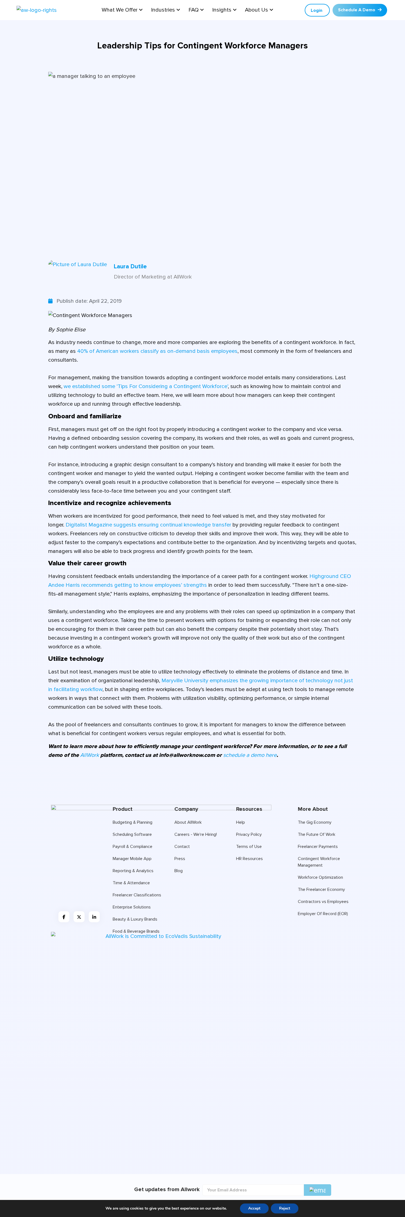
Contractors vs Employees (323, 901)
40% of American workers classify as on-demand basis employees (157, 351)
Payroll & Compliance (132, 846)
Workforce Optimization (320, 877)
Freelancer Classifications (137, 895)
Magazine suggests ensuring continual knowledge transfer (149, 525)
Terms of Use (249, 846)
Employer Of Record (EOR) (323, 913)
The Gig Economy (314, 822)
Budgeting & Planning (132, 822)
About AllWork (188, 822)
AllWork (89, 755)
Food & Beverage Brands (136, 931)
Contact (182, 846)
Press (179, 858)
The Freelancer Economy (321, 889)
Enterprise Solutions (132, 907)
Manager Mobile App (132, 858)
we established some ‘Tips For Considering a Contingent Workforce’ (146, 386)
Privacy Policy (249, 834)
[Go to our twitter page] (79, 916)
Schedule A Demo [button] (357, 10)
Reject (284, 1208)
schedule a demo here (250, 755)
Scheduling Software (132, 834)
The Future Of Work (316, 834)
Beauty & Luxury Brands (135, 919)
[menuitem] (122, 10)
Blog (178, 871)
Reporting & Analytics (133, 871)
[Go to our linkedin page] (94, 916)
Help (240, 822)
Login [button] (316, 10)
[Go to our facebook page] (63, 916)
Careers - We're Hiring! (195, 834)
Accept (254, 1208)
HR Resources (249, 858)
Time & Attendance (131, 883)
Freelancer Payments (318, 846)
